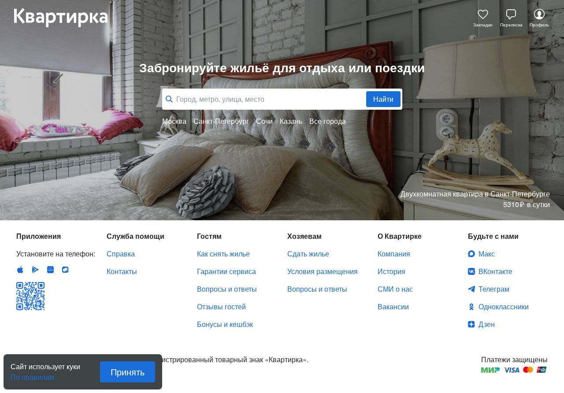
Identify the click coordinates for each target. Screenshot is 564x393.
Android (35, 269)
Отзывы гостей (221, 306)
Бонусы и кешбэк (225, 324)
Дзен (487, 324)
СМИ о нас (395, 289)
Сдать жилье (308, 253)
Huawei (50, 269)
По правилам (32, 373)
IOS (20, 269)
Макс (487, 253)
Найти (383, 99)
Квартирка (67, 17)
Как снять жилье (223, 253)
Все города (327, 121)
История (391, 271)
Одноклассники (504, 306)
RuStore (65, 269)
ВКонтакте (495, 271)
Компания (394, 253)
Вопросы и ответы (227, 289)
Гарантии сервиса (226, 271)
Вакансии (393, 306)
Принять (128, 371)
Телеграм (494, 289)
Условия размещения (322, 271)
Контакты (122, 271)
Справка (121, 253)
